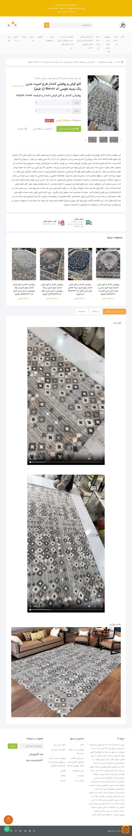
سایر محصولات (49, 38)
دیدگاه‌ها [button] (95, 311)
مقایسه (20, 128)
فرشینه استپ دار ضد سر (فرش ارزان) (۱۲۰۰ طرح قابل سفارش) (57, 762)
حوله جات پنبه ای (98, 42)
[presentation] (120, 139)
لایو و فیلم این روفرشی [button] (114, 311)
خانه (122, 36)
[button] (15, 25)
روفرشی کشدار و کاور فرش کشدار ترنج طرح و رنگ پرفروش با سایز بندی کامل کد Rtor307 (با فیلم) (24, 289)
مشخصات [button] (82, 311)
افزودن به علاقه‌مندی (42, 128)
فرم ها (9, 38)
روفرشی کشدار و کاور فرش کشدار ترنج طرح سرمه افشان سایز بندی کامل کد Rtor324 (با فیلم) (80, 289)
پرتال (109, 830)
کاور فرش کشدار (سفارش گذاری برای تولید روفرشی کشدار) (75, 762)
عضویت (12, 746)
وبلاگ (24, 36)
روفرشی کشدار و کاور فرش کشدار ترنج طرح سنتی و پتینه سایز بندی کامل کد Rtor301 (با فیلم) (108, 289)
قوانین (39, 36)
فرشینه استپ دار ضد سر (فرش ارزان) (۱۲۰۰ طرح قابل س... (65, 42)
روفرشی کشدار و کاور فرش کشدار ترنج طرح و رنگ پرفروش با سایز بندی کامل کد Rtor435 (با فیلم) (52, 289)
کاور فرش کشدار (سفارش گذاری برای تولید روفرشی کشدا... (85, 42)
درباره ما (32, 38)
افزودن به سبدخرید (67, 128)
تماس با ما (16, 38)
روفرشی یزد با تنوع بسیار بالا (107, 44)
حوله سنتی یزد (115, 40)
